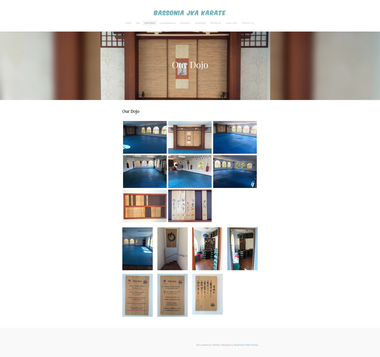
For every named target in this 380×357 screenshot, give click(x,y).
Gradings (185, 23)
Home (128, 23)
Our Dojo (150, 23)
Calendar (200, 23)
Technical (215, 23)
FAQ (138, 23)
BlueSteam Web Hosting (246, 345)
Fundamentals (168, 23)
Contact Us (248, 23)
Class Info (231, 23)
